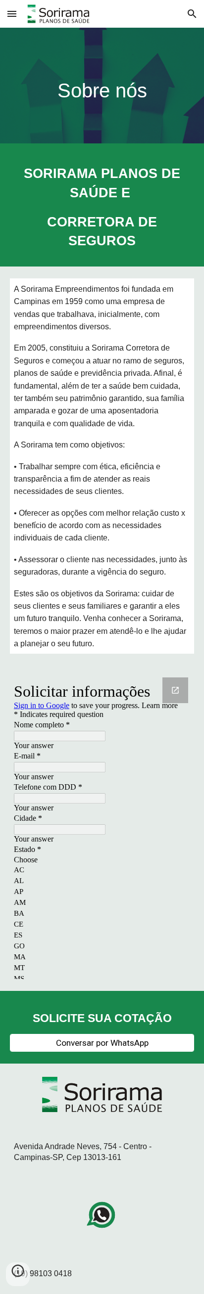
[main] (102, 88)
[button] (12, 13)
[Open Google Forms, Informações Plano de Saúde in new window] (175, 690)
